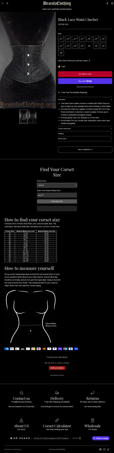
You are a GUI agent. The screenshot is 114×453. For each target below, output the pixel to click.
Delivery (57, 398)
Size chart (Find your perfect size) (73, 60)
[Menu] (2, 3)
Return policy (62, 138)
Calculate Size (57, 201)
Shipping (61, 133)
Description (61, 99)
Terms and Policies (57, 449)
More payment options (85, 87)
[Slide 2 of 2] (32, 117)
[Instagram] (104, 449)
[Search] (7, 3)
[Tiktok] (108, 449)
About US (21, 425)
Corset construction (64, 128)
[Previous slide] (2, 60)
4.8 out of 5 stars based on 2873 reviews (51, 438)
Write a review (57, 368)
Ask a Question (85, 149)
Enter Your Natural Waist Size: (49, 190)
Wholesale (92, 425)
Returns (92, 398)
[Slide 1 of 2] (23, 117)
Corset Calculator (57, 425)
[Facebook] (100, 449)
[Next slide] (53, 60)
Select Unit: (41, 181)
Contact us (21, 398)
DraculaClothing (15, 449)
